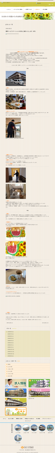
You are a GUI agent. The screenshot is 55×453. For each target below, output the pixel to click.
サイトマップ (28, 420)
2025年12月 (10, 349)
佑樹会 (9, 364)
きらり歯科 (18, 442)
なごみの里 (10, 366)
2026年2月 (10, 345)
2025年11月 (10, 351)
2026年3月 (10, 342)
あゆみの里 (10, 376)
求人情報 (44, 9)
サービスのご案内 (17, 9)
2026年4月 (10, 340)
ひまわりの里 (10, 373)
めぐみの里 (10, 371)
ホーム (8, 9)
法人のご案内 (11, 418)
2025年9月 (10, 356)
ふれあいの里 (10, 369)
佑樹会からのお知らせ (29, 418)
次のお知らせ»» (45, 322)
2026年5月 (10, 338)
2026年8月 (10, 331)
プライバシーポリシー (46, 418)
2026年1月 (10, 347)
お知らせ (37, 9)
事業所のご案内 (19, 418)
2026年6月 (10, 336)
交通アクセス (28, 9)
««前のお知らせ (9, 322)
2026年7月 (10, 333)
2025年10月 (10, 353)
